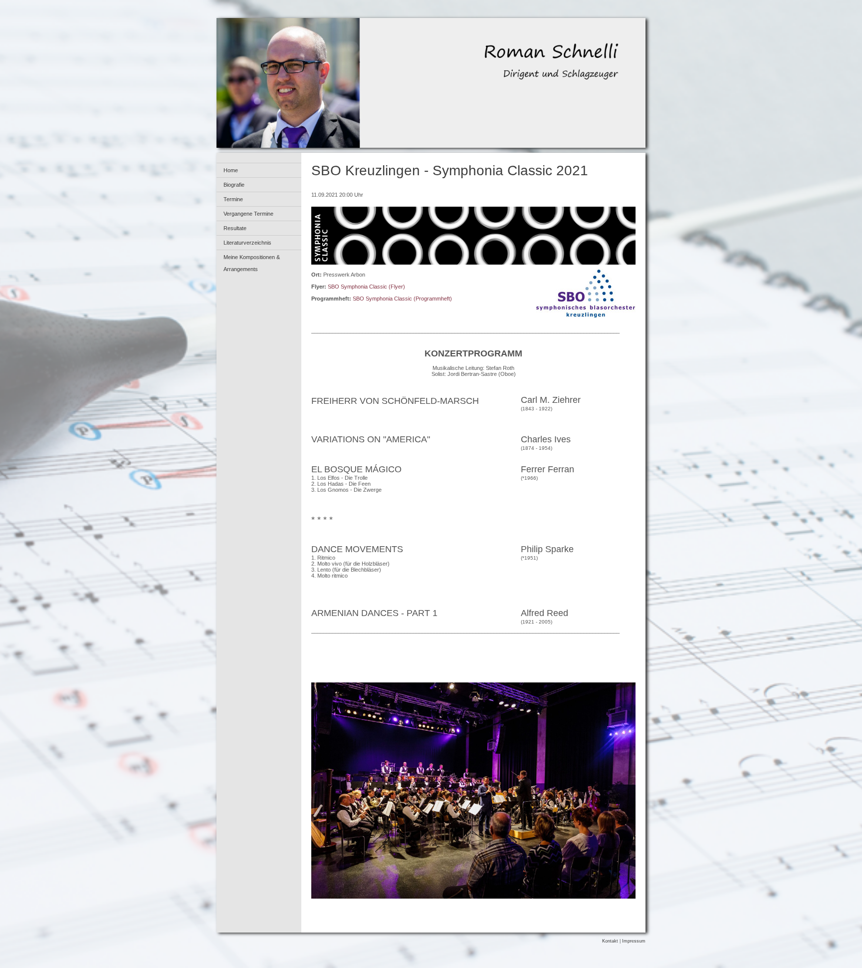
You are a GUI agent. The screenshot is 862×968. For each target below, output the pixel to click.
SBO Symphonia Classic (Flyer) (366, 287)
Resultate (234, 228)
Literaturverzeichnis (247, 243)
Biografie (233, 185)
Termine (233, 199)
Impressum (634, 941)
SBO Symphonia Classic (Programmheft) (402, 299)
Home (230, 170)
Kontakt (610, 941)
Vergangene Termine (248, 214)
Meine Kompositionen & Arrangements (251, 263)
